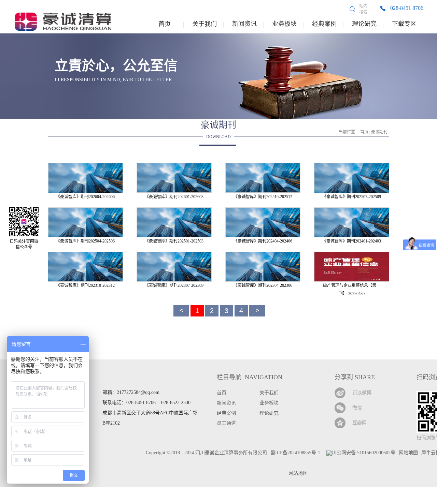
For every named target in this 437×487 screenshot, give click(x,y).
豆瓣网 (359, 422)
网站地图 (297, 473)
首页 (164, 23)
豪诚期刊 (379, 132)
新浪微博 (361, 392)
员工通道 (226, 423)
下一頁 (257, 310)
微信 (357, 407)
